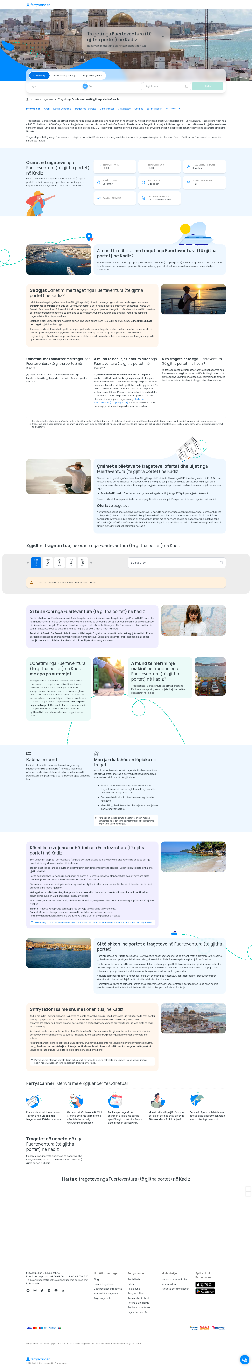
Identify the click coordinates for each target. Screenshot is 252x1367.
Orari (47, 108)
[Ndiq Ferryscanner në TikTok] (42, 1290)
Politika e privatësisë (139, 1307)
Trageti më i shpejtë (85, 108)
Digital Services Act (138, 1312)
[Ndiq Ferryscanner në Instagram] (35, 1290)
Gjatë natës (124, 108)
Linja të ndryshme (92, 75)
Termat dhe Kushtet (138, 1298)
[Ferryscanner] (38, 4)
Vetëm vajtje (39, 75)
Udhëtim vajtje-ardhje (64, 75)
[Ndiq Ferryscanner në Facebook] (28, 1290)
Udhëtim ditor (107, 108)
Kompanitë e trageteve (106, 1293)
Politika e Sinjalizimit (138, 1302)
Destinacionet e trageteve (108, 1288)
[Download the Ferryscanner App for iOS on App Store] (205, 1285)
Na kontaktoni (169, 1284)
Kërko (208, 86)
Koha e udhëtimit (62, 108)
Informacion (33, 108)
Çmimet (138, 108)
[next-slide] (91, 562)
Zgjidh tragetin (154, 108)
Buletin (131, 1284)
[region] (126, 1225)
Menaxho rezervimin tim (174, 1279)
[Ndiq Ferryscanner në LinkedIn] (49, 1290)
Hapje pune (134, 1288)
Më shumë (171, 108)
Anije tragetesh (102, 1298)
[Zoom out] (248, 1193)
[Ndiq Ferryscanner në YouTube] (56, 1290)
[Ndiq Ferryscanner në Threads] (63, 1290)
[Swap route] (85, 86)
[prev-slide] (28, 562)
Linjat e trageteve (43, 99)
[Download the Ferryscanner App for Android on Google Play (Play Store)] (205, 1291)
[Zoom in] (248, 1189)
